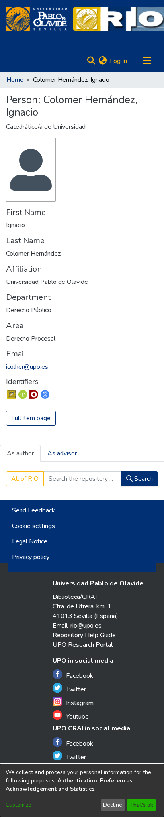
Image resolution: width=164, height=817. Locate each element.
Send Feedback (33, 510)
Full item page (31, 418)
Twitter (76, 689)
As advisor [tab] (62, 453)
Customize (18, 805)
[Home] (36, 19)
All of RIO (25, 478)
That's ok (141, 805)
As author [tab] (20, 453)
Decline (112, 805)
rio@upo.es (86, 625)
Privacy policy (30, 557)
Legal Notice (29, 541)
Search (143, 478)
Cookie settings (33, 526)
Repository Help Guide (84, 635)
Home (14, 79)
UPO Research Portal (83, 644)
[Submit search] (91, 61)
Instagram (80, 703)
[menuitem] (102, 61)
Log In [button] (119, 61)
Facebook (79, 675)
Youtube (77, 716)
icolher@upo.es (27, 366)
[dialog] (82, 790)
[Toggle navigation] (147, 61)
